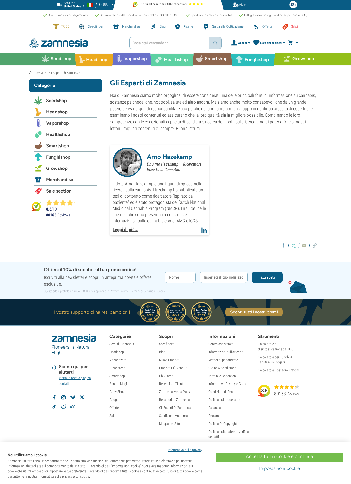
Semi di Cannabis (121, 344)
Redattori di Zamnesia (174, 400)
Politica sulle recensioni (224, 400)
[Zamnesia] (75, 43)
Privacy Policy (118, 291)
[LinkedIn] (204, 229)
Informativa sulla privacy (185, 450)
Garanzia (214, 408)
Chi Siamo (166, 376)
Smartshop (57, 146)
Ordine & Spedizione (222, 368)
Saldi (112, 416)
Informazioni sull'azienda (225, 352)
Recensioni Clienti (171, 384)
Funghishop (58, 157)
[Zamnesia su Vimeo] (72, 397)
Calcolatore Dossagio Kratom (278, 370)
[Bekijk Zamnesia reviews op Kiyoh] (36, 206)
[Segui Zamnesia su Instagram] (63, 397)
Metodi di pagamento (223, 360)
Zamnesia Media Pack (174, 392)
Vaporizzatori (118, 360)
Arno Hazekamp (169, 156)
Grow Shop (117, 392)
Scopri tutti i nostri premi (254, 311)
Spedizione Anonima (173, 416)
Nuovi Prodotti (169, 360)
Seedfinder (166, 344)
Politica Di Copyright (222, 424)
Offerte (114, 408)
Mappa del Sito (169, 424)
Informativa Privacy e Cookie (228, 384)
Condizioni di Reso (221, 392)
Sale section (58, 191)
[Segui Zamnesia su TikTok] (54, 406)
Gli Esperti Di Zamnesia (175, 408)
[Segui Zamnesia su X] (82, 397)
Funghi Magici (119, 384)
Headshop (57, 112)
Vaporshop (57, 123)
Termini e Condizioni (222, 376)
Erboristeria (117, 368)
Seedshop (56, 100)
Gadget (114, 400)
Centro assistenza (220, 344)
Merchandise (59, 179)
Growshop (57, 168)
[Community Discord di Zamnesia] (72, 406)
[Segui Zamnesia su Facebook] (54, 397)
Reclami (214, 416)
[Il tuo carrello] (294, 43)
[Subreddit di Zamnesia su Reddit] (63, 406)
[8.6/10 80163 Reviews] (63, 202)
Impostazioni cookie (279, 468)
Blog (162, 352)
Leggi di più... (125, 229)
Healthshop (58, 134)
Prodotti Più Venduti (173, 368)
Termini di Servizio (142, 291)
